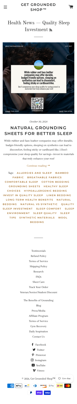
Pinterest (40, 355)
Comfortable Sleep (21, 181)
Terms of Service (38, 261)
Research (38, 271)
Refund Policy (38, 256)
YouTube (40, 365)
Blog (38, 305)
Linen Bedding (59, 195)
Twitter (40, 349)
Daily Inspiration (38, 331)
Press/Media (38, 310)
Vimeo (40, 370)
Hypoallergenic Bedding (45, 190)
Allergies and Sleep (34, 172)
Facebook (40, 344)
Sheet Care (39, 282)
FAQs (38, 276)
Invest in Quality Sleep (23, 195)
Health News (21, 23)
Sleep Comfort (48, 208)
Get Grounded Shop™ (38, 7)
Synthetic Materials (37, 217)
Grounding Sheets (24, 186)
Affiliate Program (38, 315)
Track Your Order (38, 287)
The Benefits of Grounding (38, 300)
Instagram (40, 360)
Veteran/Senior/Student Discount (38, 292)
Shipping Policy (38, 266)
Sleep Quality (45, 213)
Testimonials (39, 250)
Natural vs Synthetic (39, 204)
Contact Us (38, 336)
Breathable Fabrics (44, 177)
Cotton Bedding (55, 181)
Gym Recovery (38, 326)
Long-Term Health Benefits (29, 199)
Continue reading (37, 165)
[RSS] (50, 30)
